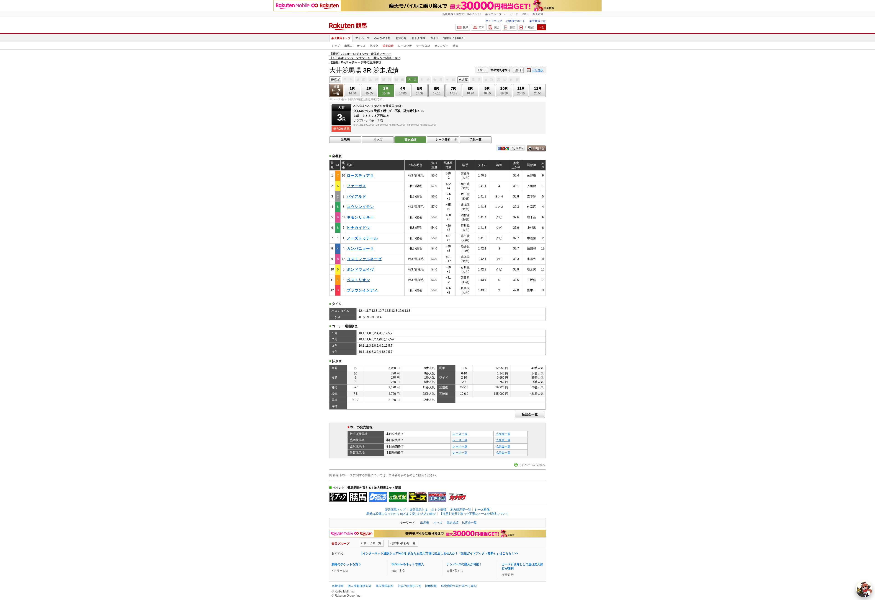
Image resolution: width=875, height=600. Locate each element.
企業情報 (337, 586)
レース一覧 (460, 434)
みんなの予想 (382, 38)
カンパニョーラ (360, 248)
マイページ (362, 38)
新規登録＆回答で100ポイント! (461, 14)
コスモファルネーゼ (364, 259)
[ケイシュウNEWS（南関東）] (378, 497)
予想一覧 (475, 139)
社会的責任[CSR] (409, 586)
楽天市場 (538, 14)
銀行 (525, 14)
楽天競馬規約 (385, 586)
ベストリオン (358, 280)
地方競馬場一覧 (460, 509)
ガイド (434, 38)
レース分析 (405, 45)
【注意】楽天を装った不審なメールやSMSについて (474, 513)
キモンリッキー (360, 217)
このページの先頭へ (532, 465)
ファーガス (356, 186)
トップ (336, 45)
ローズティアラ (360, 175)
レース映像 (482, 509)
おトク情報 (418, 38)
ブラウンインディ (362, 290)
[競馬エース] (418, 497)
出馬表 (348, 45)
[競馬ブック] (338, 497)
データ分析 (423, 45)
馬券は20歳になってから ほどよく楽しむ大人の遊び (401, 513)
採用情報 (431, 586)
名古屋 (463, 79)
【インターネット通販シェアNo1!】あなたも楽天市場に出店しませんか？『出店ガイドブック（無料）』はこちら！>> (439, 553)
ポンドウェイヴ (360, 269)
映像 (455, 45)
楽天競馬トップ (340, 38)
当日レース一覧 (336, 90)
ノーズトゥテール (362, 238)
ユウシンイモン (360, 207)
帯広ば (335, 79)
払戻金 (374, 45)
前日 (483, 70)
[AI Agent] (864, 589)
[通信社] (398, 497)
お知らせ (401, 38)
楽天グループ (493, 14)
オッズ (361, 45)
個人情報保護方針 (359, 586)
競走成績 (388, 45)
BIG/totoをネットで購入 (407, 564)
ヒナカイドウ (358, 228)
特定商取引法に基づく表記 (459, 586)
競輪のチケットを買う (346, 564)
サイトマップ (494, 21)
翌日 (518, 70)
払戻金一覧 (530, 414)
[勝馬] (358, 497)
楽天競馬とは (537, 21)
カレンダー (441, 45)
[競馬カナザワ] (457, 497)
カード (514, 14)
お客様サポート (515, 21)
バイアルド (356, 196)
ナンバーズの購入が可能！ (464, 564)
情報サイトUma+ (454, 38)
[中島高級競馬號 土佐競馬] (437, 497)
